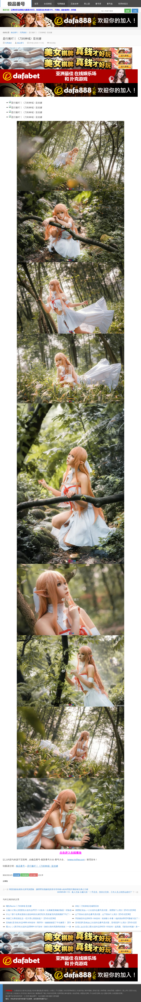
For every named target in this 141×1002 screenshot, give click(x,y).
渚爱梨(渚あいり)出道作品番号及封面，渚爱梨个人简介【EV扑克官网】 (106, 910)
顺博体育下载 (41, 993)
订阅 (135, 11)
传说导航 (76, 993)
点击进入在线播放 (70, 852)
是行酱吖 (33, 875)
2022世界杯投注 (70, 990)
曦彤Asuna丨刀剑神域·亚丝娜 (18, 906)
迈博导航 (60, 993)
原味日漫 (96, 990)
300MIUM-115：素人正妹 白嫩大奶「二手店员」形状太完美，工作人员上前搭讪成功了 (94, 892)
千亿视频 (59, 990)
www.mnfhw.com (76, 859)
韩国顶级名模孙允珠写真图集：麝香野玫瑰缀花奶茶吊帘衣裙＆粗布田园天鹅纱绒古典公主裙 (48, 889)
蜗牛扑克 (31, 993)
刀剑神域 (24, 875)
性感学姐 (80, 990)
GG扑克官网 (51, 993)
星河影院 (45, 990)
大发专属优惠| (37, 990)
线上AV (125, 990)
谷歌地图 (48, 996)
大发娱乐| (17, 990)
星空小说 (132, 990)
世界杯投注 (123, 3)
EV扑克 (24, 993)
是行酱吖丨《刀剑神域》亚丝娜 (22, 38)
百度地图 (55, 996)
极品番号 (16, 3)
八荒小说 (9, 993)
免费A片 (118, 990)
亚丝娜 (16, 875)
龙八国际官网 (106, 993)
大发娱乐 (16, 993)
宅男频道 (61, 3)
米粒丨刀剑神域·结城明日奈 (87, 906)
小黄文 (52, 990)
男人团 (87, 3)
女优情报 (48, 3)
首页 (36, 3)
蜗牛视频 (88, 990)
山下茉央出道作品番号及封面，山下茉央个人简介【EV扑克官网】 (103, 914)
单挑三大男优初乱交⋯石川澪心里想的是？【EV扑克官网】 (31, 918)
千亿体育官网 (95, 993)
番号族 (110, 3)
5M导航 (103, 990)
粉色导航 (111, 990)
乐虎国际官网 (117, 993)
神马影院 (68, 993)
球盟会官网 (84, 993)
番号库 (98, 3)
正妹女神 (74, 3)
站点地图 (41, 996)
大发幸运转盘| (26, 990)
